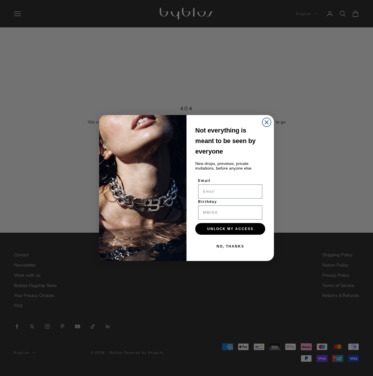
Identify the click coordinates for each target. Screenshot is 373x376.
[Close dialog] (266, 122)
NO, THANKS (230, 246)
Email (204, 181)
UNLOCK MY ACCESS (230, 229)
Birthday (207, 202)
